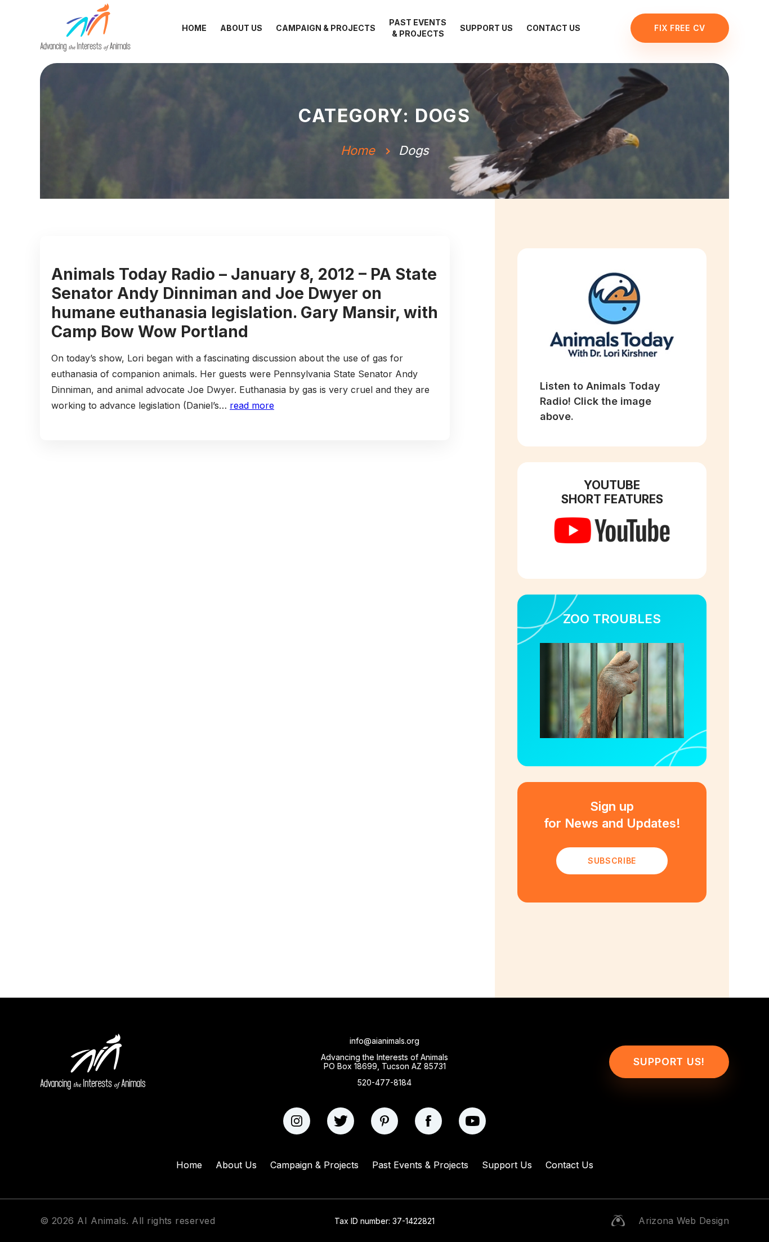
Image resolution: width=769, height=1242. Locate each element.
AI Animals (101, 1220)
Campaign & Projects (325, 28)
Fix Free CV (679, 28)
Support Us (486, 28)
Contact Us (553, 28)
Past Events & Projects (417, 27)
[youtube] (472, 1120)
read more (252, 405)
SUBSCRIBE (612, 860)
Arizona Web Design (683, 1220)
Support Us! (669, 1061)
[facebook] (428, 1120)
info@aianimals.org (384, 1041)
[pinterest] (384, 1120)
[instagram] (296, 1120)
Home (194, 28)
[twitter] (340, 1120)
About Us (241, 28)
